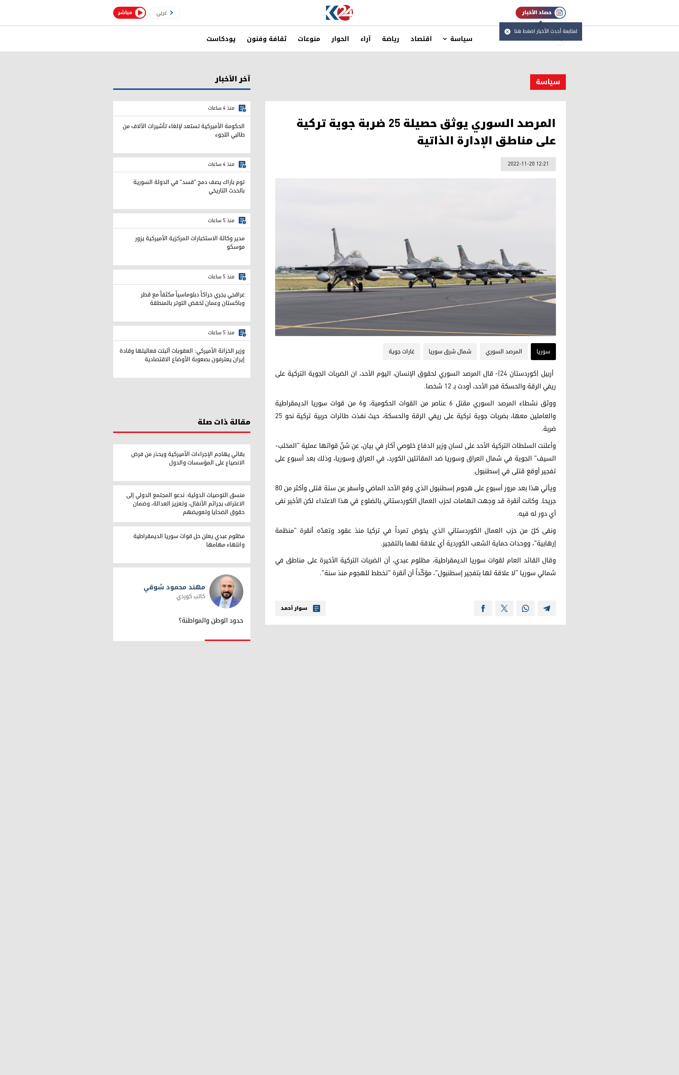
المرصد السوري (504, 352)
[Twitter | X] (504, 608)
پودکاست (221, 39)
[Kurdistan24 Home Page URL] (339, 13)
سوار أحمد (294, 608)
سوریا (543, 352)
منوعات (309, 39)
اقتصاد (421, 39)
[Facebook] (483, 608)
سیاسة (461, 39)
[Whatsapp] (525, 608)
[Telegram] (547, 608)
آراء (365, 39)
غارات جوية (401, 352)
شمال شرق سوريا (450, 352)
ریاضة (390, 39)
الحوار (340, 39)
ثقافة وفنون (266, 39)
